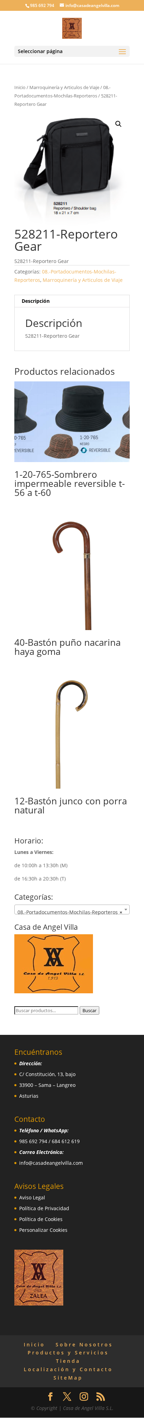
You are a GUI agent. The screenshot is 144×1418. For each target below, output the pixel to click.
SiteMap (68, 1377)
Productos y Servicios (68, 1352)
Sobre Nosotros (84, 1344)
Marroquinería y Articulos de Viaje (64, 87)
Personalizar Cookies (43, 1230)
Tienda (68, 1361)
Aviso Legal (32, 1197)
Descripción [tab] (36, 301)
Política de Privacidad (44, 1208)
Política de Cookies (41, 1219)
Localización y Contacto (68, 1369)
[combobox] (72, 909)
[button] (118, 124)
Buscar (89, 1010)
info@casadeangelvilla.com (51, 1163)
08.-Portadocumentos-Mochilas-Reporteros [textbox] (69, 912)
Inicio (20, 87)
